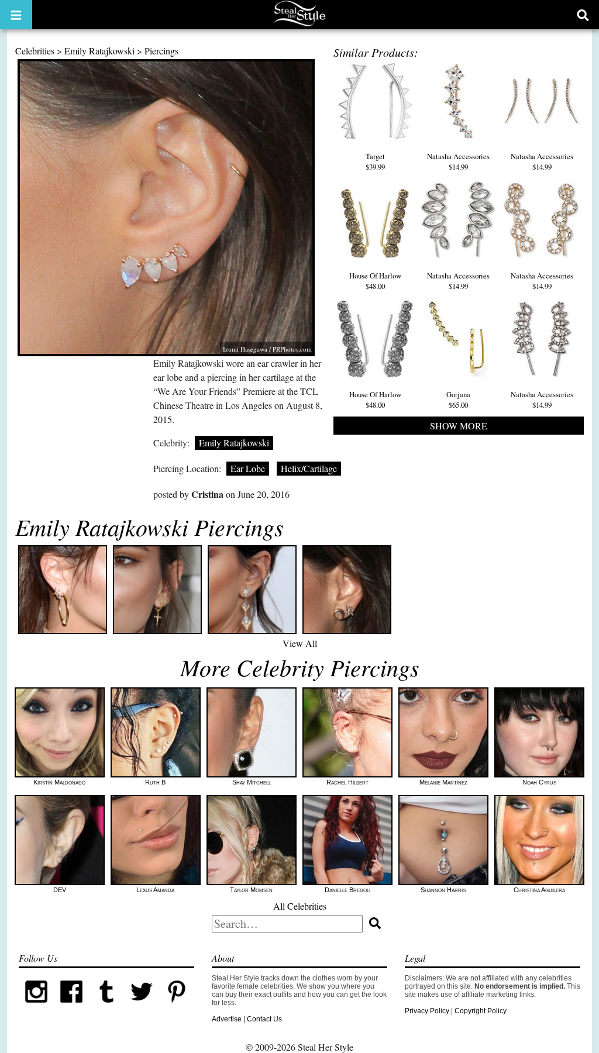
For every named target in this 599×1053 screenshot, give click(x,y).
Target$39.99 (375, 161)
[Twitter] (141, 1007)
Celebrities (34, 50)
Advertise (227, 1019)
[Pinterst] (176, 1007)
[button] (16, 14)
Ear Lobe (247, 468)
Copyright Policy (481, 1011)
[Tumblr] (106, 1007)
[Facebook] (71, 1007)
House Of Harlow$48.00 (375, 280)
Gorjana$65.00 (458, 399)
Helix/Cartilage (309, 468)
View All (300, 643)
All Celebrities (299, 906)
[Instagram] (36, 1007)
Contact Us (264, 1019)
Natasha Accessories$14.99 (458, 161)
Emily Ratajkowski (99, 50)
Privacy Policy (427, 1011)
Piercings (161, 50)
